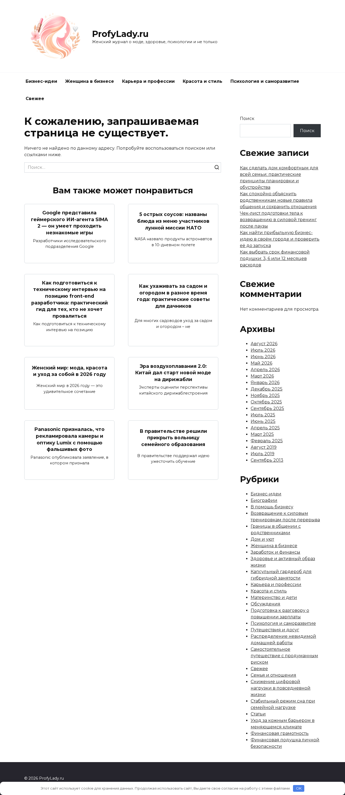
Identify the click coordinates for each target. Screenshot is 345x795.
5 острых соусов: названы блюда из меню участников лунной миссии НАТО (173, 220)
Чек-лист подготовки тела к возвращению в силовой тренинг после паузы (278, 220)
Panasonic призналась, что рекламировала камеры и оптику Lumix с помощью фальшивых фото (69, 439)
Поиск (247, 118)
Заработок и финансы (275, 552)
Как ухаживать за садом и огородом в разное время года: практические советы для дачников (173, 296)
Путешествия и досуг (275, 629)
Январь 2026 (265, 382)
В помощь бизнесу (272, 506)
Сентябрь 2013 (267, 460)
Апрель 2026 (265, 369)
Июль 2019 (262, 453)
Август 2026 (264, 343)
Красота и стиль (202, 81)
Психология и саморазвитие (264, 81)
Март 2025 (262, 434)
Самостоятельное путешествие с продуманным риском (284, 656)
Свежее (35, 98)
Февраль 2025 (267, 440)
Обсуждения (265, 603)
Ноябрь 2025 (265, 395)
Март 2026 (262, 376)
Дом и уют (262, 539)
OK (299, 788)
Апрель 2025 (265, 427)
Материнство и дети (274, 597)
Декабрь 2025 (266, 389)
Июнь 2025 (263, 421)
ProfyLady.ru (120, 34)
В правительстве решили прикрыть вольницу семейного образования (173, 437)
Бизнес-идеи (41, 81)
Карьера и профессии (148, 81)
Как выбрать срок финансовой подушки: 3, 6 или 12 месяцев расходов (275, 258)
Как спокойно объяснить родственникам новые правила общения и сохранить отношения (278, 200)
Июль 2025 (263, 414)
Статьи (258, 714)
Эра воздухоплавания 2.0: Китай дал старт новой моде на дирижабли (173, 372)
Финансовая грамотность (280, 733)
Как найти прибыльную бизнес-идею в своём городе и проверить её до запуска (279, 239)
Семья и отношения (273, 675)
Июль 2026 (263, 350)
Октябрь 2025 (266, 402)
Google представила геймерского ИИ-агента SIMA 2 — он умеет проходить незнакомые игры (69, 222)
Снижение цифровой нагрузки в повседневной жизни (280, 688)
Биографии (264, 500)
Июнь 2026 (263, 356)
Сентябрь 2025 (267, 408)
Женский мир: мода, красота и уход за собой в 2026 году (69, 371)
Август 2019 (264, 447)
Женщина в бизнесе (89, 81)
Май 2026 (261, 363)
